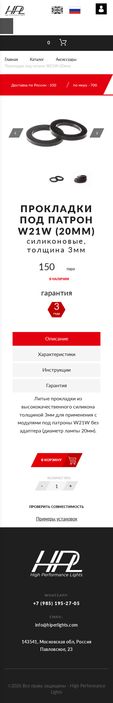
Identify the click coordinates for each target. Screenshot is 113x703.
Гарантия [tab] (56, 385)
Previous (16, 133)
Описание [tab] (56, 338)
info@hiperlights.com (56, 624)
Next (97, 133)
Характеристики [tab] (56, 354)
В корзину (51, 460)
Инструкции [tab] (56, 370)
